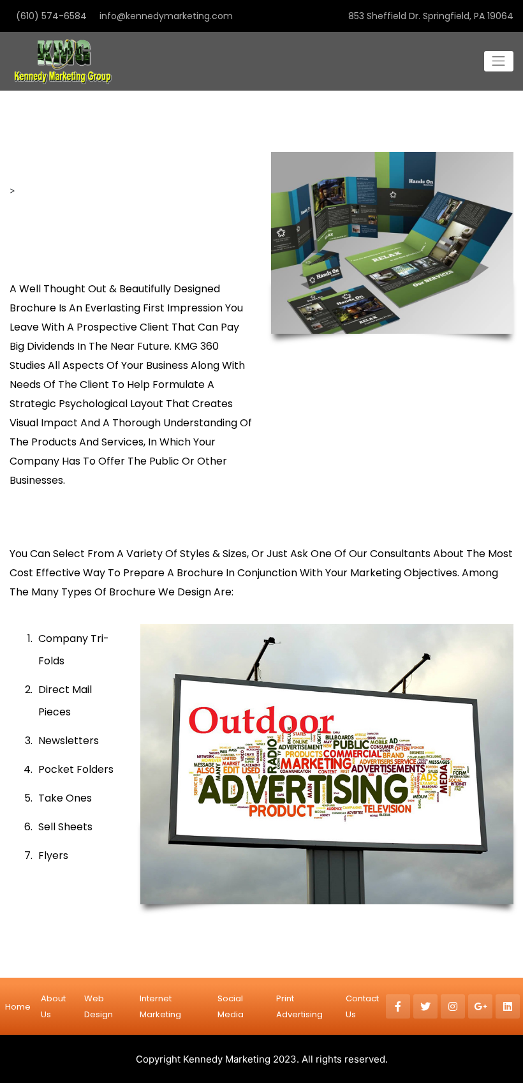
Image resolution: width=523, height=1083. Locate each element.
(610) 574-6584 (51, 16)
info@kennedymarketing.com (166, 16)
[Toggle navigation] (498, 61)
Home (18, 1007)
